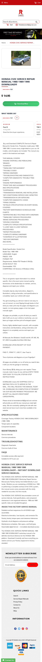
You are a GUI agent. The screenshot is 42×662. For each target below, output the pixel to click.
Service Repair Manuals (21, 599)
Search (15, 596)
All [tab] (17, 118)
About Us (16, 608)
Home (4, 43)
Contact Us (16, 605)
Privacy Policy (17, 602)
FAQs (15, 611)
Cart (38, 2)
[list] (21, 129)
